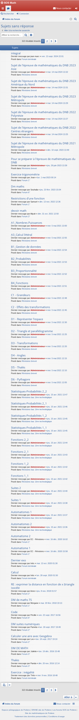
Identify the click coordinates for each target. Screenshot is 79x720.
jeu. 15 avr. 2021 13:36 (57, 527)
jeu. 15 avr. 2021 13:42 (57, 467)
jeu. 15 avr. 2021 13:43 (57, 455)
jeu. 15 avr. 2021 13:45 (57, 419)
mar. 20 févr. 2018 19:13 (51, 603)
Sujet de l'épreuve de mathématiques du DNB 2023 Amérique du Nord (43, 82)
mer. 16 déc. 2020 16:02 (57, 539)
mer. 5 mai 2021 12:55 (57, 238)
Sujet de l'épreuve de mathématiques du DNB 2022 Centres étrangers (43, 129)
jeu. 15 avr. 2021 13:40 (57, 491)
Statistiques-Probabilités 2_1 (29, 403)
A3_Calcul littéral (21, 234)
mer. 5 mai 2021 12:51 (57, 286)
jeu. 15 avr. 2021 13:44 (57, 443)
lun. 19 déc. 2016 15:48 (49, 651)
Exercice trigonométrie (25, 174)
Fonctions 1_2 (20, 463)
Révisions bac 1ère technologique (37, 397)
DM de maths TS (21, 600)
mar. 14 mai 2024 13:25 (57, 134)
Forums (9, 9)
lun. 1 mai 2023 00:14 (46, 177)
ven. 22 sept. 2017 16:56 (49, 615)
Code (14, 612)
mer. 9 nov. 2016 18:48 (47, 675)
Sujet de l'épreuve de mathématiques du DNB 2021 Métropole (43, 144)
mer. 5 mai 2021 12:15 (57, 358)
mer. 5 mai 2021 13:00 (57, 226)
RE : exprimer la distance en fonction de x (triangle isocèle (42, 586)
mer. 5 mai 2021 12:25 (57, 334)
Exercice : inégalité (22, 672)
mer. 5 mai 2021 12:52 (57, 274)
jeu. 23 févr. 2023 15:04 (50, 190)
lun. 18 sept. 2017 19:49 (50, 627)
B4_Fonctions (19, 283)
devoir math (18, 210)
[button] (55, 41)
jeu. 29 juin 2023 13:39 (57, 165)
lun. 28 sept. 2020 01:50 (47, 575)
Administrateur (37, 72)
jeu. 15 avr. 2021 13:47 (57, 395)
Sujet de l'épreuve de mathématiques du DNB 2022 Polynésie (43, 113)
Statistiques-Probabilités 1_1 (29, 427)
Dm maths (17, 186)
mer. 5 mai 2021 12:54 (57, 250)
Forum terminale (29, 59)
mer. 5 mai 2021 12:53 (57, 262)
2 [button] (47, 41)
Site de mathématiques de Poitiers (39, 713)
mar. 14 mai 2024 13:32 (57, 72)
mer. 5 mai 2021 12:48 (57, 298)
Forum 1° (26, 180)
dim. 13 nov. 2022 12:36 (49, 202)
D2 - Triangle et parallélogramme (32, 331)
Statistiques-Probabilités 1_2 (29, 415)
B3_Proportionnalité (24, 271)
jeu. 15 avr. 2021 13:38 (57, 503)
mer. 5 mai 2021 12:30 (57, 322)
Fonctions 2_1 (20, 451)
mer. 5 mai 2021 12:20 (57, 346)
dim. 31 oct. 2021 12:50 (48, 214)
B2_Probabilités (21, 259)
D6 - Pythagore (20, 379)
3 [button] (51, 41)
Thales (15, 660)
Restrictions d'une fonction (28, 198)
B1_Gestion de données (26, 247)
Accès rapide (3, 9)
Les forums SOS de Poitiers (64, 710)
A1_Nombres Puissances (26, 222)
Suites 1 (16, 500)
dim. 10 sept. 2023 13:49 (58, 150)
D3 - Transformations (24, 343)
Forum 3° (26, 216)
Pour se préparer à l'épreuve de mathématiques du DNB (43, 160)
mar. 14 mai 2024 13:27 (57, 119)
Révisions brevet (29, 75)
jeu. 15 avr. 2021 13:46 (57, 407)
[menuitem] (62, 8)
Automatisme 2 (20, 536)
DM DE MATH (19, 648)
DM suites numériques (25, 624)
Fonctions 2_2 (20, 439)
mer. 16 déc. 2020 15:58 (57, 551)
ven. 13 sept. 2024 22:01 (53, 56)
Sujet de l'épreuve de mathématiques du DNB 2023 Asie (43, 67)
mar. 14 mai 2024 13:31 (57, 87)
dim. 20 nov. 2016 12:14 (49, 663)
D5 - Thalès (18, 367)
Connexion (24, 14)
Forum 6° (26, 192)
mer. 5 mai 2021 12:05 (57, 382)
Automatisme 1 (20, 548)
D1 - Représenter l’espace (27, 319)
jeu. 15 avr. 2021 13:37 (57, 515)
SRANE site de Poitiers (41, 710)
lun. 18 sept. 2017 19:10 (46, 639)
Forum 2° (26, 594)
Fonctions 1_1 (20, 476)
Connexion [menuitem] (77, 9)
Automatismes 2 (21, 524)
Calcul (15, 572)
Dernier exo (18, 560)
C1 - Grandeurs (20, 295)
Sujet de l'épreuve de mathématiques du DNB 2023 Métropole (43, 98)
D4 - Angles (18, 355)
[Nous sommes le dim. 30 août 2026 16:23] (71, 19)
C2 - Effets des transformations (30, 307)
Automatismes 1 (21, 512)
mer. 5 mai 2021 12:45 (57, 310)
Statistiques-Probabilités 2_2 (29, 391)
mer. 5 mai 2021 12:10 (57, 370)
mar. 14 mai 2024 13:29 (57, 103)
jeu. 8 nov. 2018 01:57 (47, 591)
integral (16, 53)
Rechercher (8, 14)
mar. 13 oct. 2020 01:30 (47, 563)
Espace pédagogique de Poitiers (16, 710)
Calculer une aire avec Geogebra (31, 636)
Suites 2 (16, 488)
